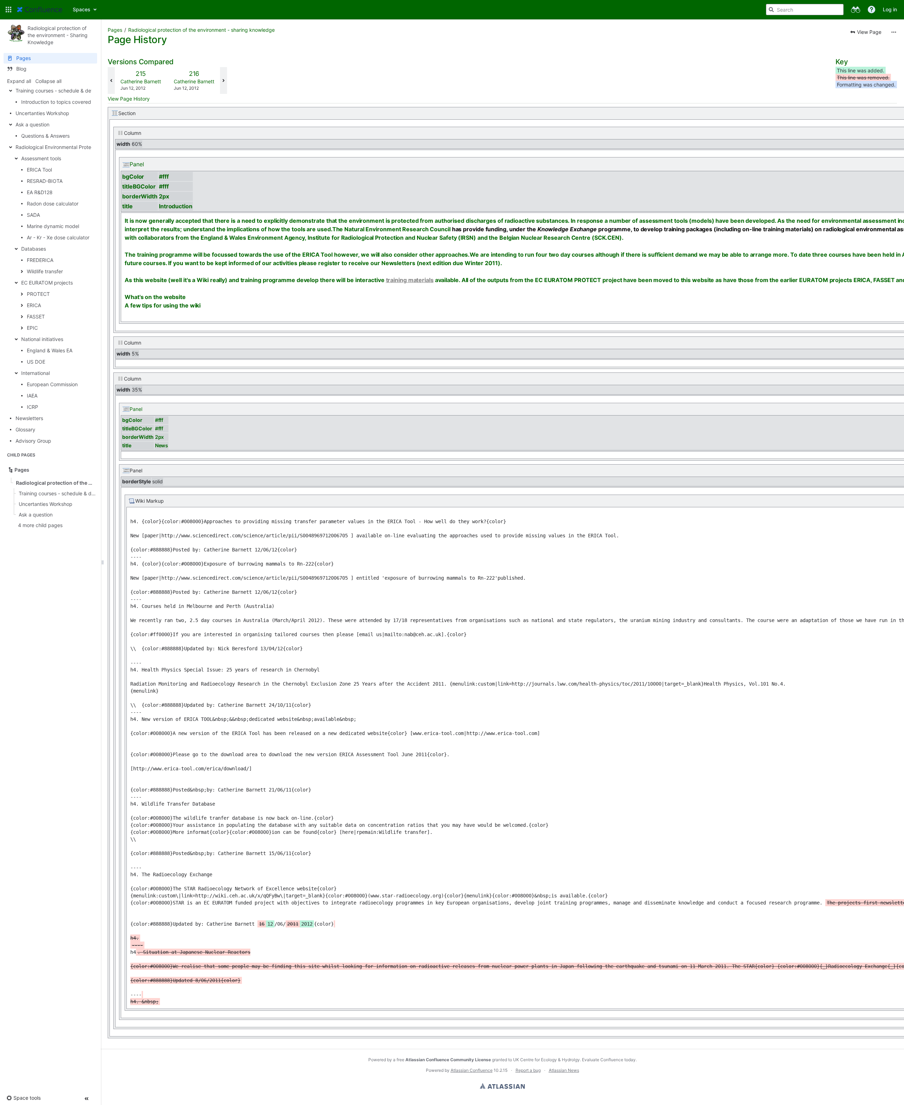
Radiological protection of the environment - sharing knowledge (201, 30)
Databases (33, 249)
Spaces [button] (81, 9)
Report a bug (528, 1070)
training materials (410, 279)
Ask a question (32, 124)
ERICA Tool (39, 170)
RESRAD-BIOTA (45, 181)
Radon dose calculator (52, 204)
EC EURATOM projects (47, 283)
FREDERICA (40, 260)
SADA (33, 215)
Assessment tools (41, 158)
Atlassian (502, 1086)
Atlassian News (564, 1070)
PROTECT (38, 294)
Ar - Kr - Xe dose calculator (58, 237)
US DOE (36, 362)
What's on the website (155, 296)
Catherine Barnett (140, 81)
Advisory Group (33, 441)
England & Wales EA (49, 350)
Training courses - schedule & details (58, 91)
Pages (115, 30)
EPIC (32, 328)
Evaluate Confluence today (609, 1059)
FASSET (36, 316)
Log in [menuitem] (890, 9)
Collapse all (48, 81)
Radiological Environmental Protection (59, 147)
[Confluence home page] (39, 9)
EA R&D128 (40, 192)
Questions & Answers (45, 136)
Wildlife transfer (45, 271)
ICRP (32, 407)
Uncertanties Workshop (42, 113)
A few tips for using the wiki (163, 305)
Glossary (25, 429)
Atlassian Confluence (472, 1070)
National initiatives (42, 339)
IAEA (32, 396)
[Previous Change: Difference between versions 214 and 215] (111, 80)
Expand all (19, 81)
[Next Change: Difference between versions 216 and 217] (223, 80)
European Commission (52, 384)
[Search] (771, 9)
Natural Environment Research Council (397, 229)
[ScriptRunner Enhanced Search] (855, 9)
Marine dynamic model (53, 226)
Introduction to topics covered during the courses (78, 102)
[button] (8, 9)
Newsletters (29, 418)
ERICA (34, 305)
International (35, 373)
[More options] (893, 32)
